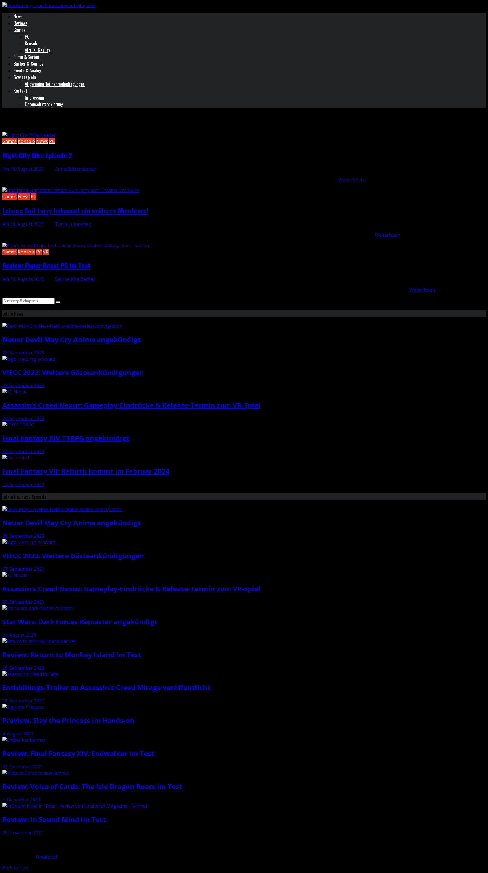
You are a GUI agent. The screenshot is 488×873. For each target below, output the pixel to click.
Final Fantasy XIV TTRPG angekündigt (65, 438)
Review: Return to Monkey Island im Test (71, 654)
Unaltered (46, 857)
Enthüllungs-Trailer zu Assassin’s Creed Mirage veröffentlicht (106, 687)
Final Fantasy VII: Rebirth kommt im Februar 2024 (85, 471)
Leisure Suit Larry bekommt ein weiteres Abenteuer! (75, 210)
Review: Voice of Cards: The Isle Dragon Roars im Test (92, 786)
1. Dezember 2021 (21, 800)
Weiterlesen (351, 180)
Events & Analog (27, 70)
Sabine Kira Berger (75, 279)
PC (27, 36)
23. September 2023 (23, 418)
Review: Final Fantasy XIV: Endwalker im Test (78, 753)
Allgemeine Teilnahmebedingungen (55, 84)
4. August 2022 (17, 734)
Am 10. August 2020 (23, 169)
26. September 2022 (23, 668)
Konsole (31, 43)
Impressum (34, 97)
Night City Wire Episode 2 (37, 155)
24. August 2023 (19, 635)
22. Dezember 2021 (22, 767)
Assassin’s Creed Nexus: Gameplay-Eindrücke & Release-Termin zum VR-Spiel (131, 405)
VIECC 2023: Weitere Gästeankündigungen (73, 372)
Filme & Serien (26, 57)
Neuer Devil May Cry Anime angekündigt (71, 339)
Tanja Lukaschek (73, 224)
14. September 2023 (23, 484)
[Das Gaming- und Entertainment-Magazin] (48, 5)
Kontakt (20, 90)
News (18, 16)
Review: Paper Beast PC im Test (46, 265)
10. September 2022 (23, 701)
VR (46, 252)
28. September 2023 (23, 353)
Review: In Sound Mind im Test (54, 819)
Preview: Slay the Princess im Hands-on (68, 720)
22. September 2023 (23, 451)
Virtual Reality (37, 50)
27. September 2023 (23, 385)
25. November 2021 (22, 833)
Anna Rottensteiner (76, 169)
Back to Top (15, 868)
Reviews (20, 23)
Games (19, 30)
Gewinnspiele (25, 77)
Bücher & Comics (28, 63)
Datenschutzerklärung (44, 104)
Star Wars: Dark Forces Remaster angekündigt (79, 621)
